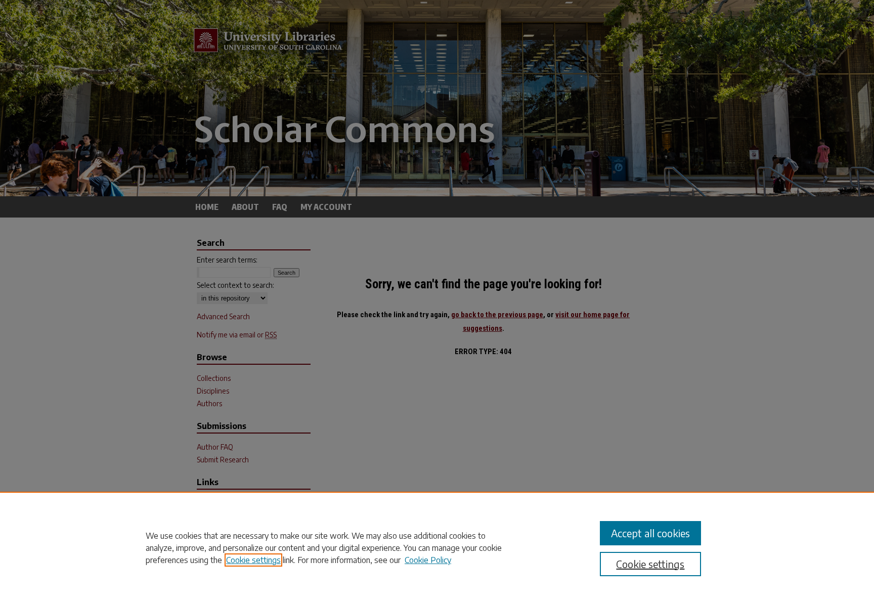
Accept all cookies (650, 533)
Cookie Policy (428, 560)
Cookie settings (253, 560)
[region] (437, 547)
